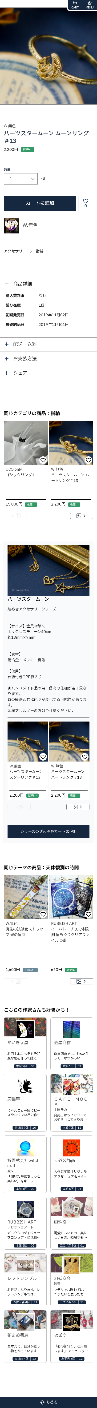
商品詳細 (22, 284)
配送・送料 (25, 344)
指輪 (39, 251)
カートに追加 (40, 203)
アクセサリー (15, 251)
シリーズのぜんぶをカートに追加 (48, 831)
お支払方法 (25, 359)
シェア (20, 373)
